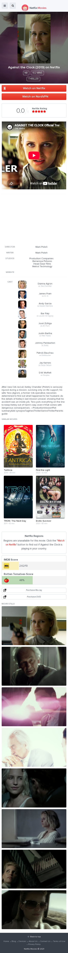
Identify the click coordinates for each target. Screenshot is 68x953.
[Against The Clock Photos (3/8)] (34, 706)
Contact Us (45, 941)
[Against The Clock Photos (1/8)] (34, 625)
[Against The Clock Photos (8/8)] (34, 909)
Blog (14, 941)
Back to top (35, 937)
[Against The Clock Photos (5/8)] (34, 787)
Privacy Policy (34, 944)
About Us (33, 941)
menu (5, 5)
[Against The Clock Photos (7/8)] (34, 869)
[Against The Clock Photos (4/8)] (34, 747)
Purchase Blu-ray (34, 590)
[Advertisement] (34, 219)
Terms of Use (59, 941)
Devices (22, 941)
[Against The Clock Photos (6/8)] (34, 828)
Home (6, 941)
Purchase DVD (34, 597)
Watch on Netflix (34, 88)
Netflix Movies (30, 949)
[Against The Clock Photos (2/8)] (34, 666)
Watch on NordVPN (35, 96)
